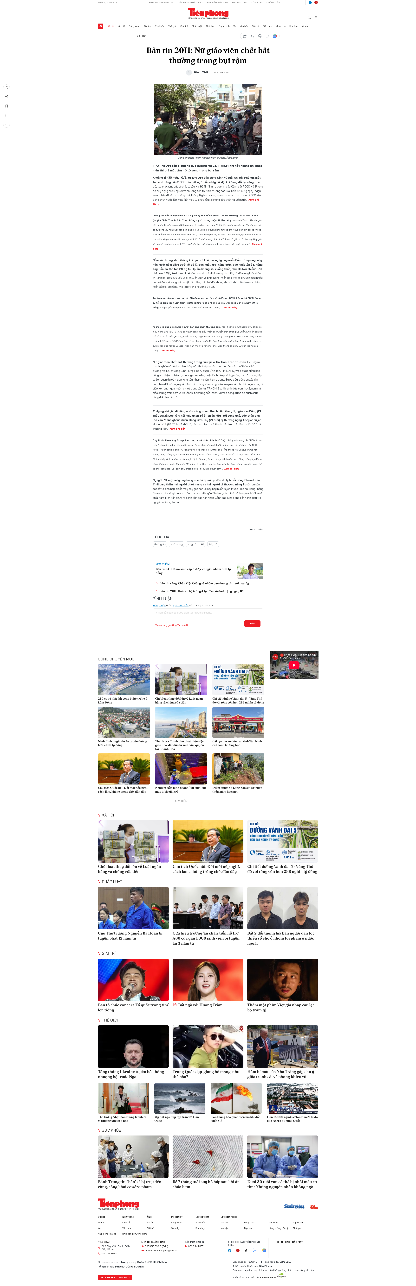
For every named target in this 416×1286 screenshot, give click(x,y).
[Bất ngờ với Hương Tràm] (208, 980)
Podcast (177, 1217)
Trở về (6, 124)
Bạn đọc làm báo (117, 1277)
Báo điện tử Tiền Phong (208, 13)
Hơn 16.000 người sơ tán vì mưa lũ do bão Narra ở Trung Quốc (292, 1119)
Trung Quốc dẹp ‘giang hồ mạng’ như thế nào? (206, 1074)
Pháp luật (197, 26)
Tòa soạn (256, 2)
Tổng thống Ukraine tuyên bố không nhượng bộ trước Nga (131, 1074)
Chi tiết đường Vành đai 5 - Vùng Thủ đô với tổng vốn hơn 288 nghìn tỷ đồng (238, 700)
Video (305, 26)
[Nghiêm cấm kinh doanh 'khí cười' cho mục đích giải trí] (181, 768)
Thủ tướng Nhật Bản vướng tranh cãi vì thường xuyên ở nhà (123, 1119)
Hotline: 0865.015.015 (161, 2)
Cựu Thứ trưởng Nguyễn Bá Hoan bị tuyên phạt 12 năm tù (130, 936)
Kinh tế (121, 26)
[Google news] (266, 1251)
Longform (202, 1217)
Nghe (6, 88)
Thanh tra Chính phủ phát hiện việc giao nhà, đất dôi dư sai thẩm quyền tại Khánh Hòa (179, 745)
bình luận (267, 36)
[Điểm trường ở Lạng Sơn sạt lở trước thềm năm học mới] (238, 768)
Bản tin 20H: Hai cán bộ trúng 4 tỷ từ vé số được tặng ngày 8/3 (202, 591)
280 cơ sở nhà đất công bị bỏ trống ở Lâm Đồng (122, 700)
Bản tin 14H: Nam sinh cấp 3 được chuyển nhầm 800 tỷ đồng (193, 571)
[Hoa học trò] (314, 1207)
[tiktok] (247, 1251)
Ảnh (149, 1217)
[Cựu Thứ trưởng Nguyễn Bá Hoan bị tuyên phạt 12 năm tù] (133, 908)
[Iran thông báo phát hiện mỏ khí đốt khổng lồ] (236, 1098)
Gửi (252, 623)
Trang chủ (100, 26)
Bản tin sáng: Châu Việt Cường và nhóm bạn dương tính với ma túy (204, 583)
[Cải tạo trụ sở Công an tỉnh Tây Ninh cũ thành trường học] (238, 722)
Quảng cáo (273, 2)
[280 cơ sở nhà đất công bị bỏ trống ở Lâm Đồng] (124, 679)
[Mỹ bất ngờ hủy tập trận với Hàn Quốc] (180, 1098)
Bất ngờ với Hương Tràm (200, 1004)
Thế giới (172, 26)
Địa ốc (147, 26)
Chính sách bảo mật (290, 1242)
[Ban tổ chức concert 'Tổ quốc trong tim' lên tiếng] (133, 980)
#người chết (196, 544)
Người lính (224, 26)
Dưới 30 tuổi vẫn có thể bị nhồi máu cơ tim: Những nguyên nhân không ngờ (282, 1184)
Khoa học (281, 26)
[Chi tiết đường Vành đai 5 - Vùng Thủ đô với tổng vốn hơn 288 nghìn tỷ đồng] (238, 679)
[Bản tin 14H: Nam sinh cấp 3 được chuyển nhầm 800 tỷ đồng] (250, 571)
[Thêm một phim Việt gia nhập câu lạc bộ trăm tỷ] (282, 980)
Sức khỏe (159, 26)
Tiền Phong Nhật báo (189, 2)
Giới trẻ (184, 26)
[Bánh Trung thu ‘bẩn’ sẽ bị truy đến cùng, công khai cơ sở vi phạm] (133, 1156)
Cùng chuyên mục (116, 659)
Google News (275, 36)
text (252, 36)
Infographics (229, 1217)
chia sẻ (245, 36)
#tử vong (176, 544)
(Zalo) (165, 1246)
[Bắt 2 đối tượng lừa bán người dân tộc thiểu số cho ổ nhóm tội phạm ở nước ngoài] (282, 908)
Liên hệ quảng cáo (153, 1242)
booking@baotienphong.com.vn (161, 1250)
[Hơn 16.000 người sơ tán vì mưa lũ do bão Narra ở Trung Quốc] (292, 1098)
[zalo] (256, 1251)
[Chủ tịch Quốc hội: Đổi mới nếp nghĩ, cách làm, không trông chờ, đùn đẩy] (124, 768)
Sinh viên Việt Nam (217, 2)
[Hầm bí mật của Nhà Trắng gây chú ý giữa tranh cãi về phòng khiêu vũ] (282, 1046)
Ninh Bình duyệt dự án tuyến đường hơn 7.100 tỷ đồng (122, 743)
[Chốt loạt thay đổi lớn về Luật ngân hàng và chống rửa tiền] (181, 679)
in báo (260, 36)
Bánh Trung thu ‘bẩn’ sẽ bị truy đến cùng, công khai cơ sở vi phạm (129, 1184)
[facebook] (310, 2)
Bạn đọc (248, 1228)
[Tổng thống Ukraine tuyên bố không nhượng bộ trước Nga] (133, 1046)
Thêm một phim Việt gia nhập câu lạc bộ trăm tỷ (280, 1007)
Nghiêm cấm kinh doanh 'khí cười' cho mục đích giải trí (181, 789)
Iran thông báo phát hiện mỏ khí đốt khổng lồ (235, 1119)
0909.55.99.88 (153, 1246)
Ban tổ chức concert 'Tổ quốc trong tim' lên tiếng (133, 1007)
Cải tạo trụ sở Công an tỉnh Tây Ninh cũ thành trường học (237, 743)
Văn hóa (244, 26)
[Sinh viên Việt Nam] (294, 1207)
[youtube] (316, 2)
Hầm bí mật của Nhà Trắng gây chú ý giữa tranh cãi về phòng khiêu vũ (280, 1074)
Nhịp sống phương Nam (134, 1233)
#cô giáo (160, 544)
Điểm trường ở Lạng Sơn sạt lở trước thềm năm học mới (237, 789)
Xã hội (111, 26)
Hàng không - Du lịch (279, 1228)
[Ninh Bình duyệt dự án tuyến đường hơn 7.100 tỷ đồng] (124, 722)
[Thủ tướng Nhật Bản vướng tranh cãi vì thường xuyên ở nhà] (123, 1098)
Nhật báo (128, 1217)
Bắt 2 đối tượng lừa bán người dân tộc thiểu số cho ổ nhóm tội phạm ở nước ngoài (280, 938)
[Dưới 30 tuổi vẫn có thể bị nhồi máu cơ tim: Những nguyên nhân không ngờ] (282, 1156)
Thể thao (210, 26)
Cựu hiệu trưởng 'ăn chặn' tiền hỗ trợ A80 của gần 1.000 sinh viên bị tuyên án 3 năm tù (206, 938)
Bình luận (6, 115)
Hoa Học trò (239, 2)
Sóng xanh (134, 26)
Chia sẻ (6, 97)
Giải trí (255, 26)
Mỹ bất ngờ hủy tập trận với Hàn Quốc (176, 1119)
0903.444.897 (195, 1246)
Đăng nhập (159, 605)
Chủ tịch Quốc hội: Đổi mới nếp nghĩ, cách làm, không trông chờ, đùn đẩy (123, 789)
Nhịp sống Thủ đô (107, 1233)
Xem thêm (315, 26)
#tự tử (213, 544)
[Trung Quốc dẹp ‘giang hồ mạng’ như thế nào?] (208, 1046)
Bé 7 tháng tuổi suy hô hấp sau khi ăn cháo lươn (206, 1184)
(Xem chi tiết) (229, 307)
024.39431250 (109, 1253)
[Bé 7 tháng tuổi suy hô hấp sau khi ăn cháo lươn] (208, 1156)
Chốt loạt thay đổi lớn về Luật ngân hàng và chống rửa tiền (179, 700)
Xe (234, 26)
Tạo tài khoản (180, 605)
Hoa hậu (293, 26)
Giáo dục (267, 26)
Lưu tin (6, 106)
